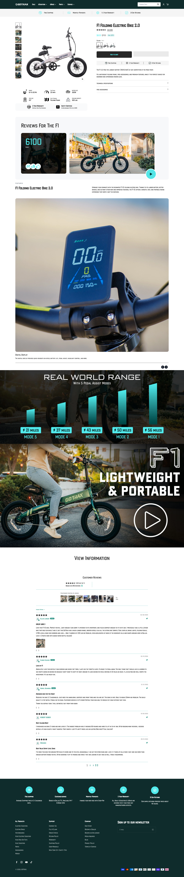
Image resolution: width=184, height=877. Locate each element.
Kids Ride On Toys (21, 840)
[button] (101, 30)
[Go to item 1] (18, 26)
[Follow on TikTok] (31, 862)
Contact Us (53, 826)
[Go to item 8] (18, 75)
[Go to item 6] (18, 61)
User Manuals (53, 847)
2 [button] (90, 765)
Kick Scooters (20, 843)
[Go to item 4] (18, 47)
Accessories (19, 850)
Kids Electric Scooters (23, 836)
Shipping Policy (54, 843)
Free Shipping (112, 63)
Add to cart (114, 54)
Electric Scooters (21, 826)
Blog (86, 840)
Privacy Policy (89, 843)
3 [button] (93, 765)
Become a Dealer (90, 829)
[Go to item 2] (18, 33)
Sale (33, 4)
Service (70, 4)
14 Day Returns (156, 63)
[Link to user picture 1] (40, 643)
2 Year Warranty (134, 63)
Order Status (53, 833)
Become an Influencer (92, 833)
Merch (17, 853)
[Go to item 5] (18, 54)
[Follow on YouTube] (26, 862)
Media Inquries (90, 836)
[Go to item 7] (18, 68)
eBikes (52, 4)
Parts (61, 4)
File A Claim (53, 829)
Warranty (52, 840)
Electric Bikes (20, 829)
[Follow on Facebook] (16, 862)
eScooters (41, 4)
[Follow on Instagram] (21, 862)
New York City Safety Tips (58, 850)
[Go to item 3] (18, 40)
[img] (41, 615)
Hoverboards (19, 833)
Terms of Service (90, 847)
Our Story (88, 826)
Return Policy (53, 836)
